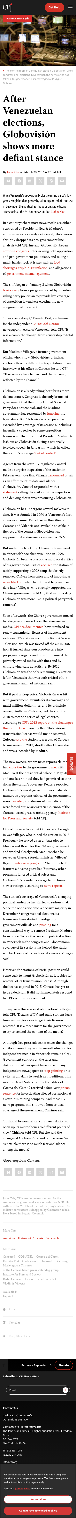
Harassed (46, 1261)
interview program (28, 863)
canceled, (17, 802)
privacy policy (22, 1489)
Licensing (61, 1261)
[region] (38, 1491)
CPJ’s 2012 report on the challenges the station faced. (38, 726)
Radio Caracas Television (18, 1279)
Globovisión (58, 211)
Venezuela (52, 1238)
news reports (53, 886)
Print (11, 1309)
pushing (45, 925)
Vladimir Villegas (14, 1283)
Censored (9, 1257)
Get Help (54, 7)
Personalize (37, 1499)
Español (8, 1296)
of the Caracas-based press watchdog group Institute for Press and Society (31, 1272)
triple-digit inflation (33, 268)
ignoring (53, 414)
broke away (11, 291)
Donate (64, 1365)
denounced (56, 476)
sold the (21, 740)
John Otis (13, 172)
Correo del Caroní (47, 1257)
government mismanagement (27, 274)
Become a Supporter (33, 1365)
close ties (15, 768)
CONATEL (25, 1257)
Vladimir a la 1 (47, 1279)
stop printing (53, 1071)
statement (10, 492)
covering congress (16, 251)
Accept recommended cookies (38, 1510)
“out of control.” (45, 453)
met (54, 768)
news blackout (13, 582)
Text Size (14, 1323)
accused (47, 565)
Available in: (10, 1292)
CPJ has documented (28, 627)
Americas (9, 1238)
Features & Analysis (17, 18)
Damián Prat (11, 1261)
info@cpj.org (10, 1462)
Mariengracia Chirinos (17, 1265)
